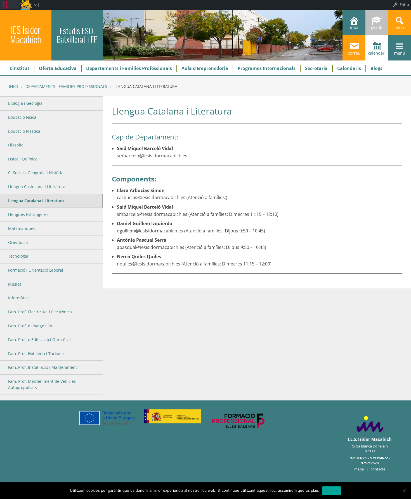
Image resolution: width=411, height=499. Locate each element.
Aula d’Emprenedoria (204, 68)
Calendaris (349, 68)
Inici (13, 86)
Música (15, 284)
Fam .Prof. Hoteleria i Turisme (36, 353)
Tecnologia (18, 256)
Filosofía (15, 145)
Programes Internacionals (267, 68)
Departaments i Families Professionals (129, 68)
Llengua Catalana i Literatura (36, 200)
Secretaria (316, 68)
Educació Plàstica (24, 131)
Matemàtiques (21, 228)
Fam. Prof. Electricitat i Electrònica (40, 311)
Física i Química (22, 159)
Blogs (376, 68)
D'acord (332, 490)
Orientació (18, 242)
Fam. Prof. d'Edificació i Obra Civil (39, 339)
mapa (359, 469)
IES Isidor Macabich (25, 34)
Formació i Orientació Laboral (35, 270)
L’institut (19, 68)
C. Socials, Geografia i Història (35, 172)
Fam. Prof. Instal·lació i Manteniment (42, 367)
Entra (404, 4)
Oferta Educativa (58, 68)
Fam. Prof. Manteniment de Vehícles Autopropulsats (42, 384)
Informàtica (19, 297)
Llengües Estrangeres (28, 214)
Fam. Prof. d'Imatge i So (30, 325)
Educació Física (22, 117)
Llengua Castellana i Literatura (36, 186)
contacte (378, 469)
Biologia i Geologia (25, 103)
